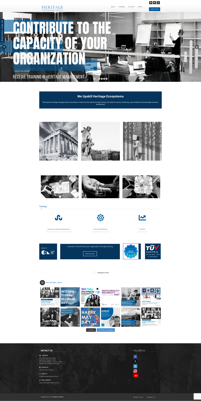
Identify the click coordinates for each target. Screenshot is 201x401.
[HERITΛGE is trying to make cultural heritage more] (151, 297)
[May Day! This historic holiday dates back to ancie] (90, 317)
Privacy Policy (138, 397)
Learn (60, 193)
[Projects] (142, 217)
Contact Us (151, 397)
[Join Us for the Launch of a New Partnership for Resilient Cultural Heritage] (100, 141)
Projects (131, 7)
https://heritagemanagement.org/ (49, 383)
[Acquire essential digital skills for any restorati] (70, 317)
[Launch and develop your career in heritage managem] (130, 297)
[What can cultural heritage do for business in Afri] (90, 297)
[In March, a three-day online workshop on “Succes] (151, 317)
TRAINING (122, 7)
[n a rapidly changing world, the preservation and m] (49, 297)
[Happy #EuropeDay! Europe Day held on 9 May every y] (49, 317)
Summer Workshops (100, 229)
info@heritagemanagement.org (48, 376)
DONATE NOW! (155, 9)
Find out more (90, 254)
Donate (100, 193)
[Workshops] (58, 217)
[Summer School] (100, 217)
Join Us (141, 193)
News (140, 7)
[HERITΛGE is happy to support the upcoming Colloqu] (110, 297)
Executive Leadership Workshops (59, 229)
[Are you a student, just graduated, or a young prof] (130, 317)
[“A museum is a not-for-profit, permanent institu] (70, 297)
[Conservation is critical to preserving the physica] (110, 317)
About (113, 7)
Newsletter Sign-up (2, 30)
